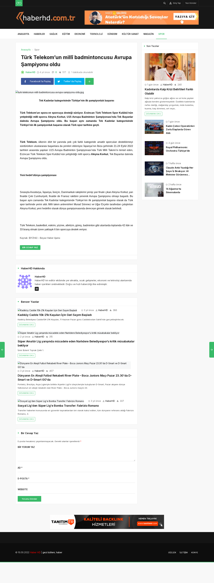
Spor (161, 34)
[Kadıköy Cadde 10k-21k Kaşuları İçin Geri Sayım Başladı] (47, 310)
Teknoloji (96, 34)
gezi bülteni (49, 552)
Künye (194, 552)
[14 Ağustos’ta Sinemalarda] (154, 189)
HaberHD (30, 72)
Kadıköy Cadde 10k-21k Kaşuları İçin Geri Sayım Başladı (55, 315)
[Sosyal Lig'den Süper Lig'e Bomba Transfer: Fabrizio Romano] (51, 401)
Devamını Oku (26, 325)
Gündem (112, 34)
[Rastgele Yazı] (19, 3)
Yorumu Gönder (29, 499)
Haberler (39, 34)
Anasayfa (23, 34)
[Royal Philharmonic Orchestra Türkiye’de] (154, 148)
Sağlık (53, 34)
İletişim (184, 552)
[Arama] (164, 3)
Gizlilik (172, 552)
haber (59, 552)
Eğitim (66, 34)
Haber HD (35, 552)
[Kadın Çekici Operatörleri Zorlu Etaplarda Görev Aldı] (154, 126)
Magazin (149, 34)
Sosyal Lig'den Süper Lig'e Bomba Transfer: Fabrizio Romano (58, 405)
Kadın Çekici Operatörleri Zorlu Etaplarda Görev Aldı (180, 129)
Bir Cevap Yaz (30, 247)
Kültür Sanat (130, 34)
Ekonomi (80, 34)
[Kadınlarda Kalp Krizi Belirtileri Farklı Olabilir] (170, 66)
